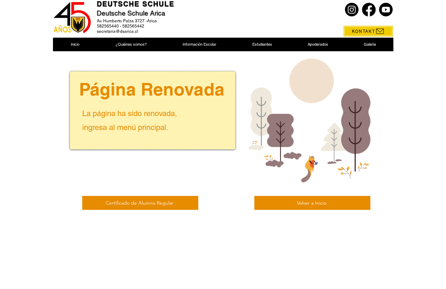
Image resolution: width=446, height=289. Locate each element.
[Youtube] (386, 9)
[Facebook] (369, 9)
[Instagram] (352, 9)
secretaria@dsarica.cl (117, 31)
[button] (130, 44)
